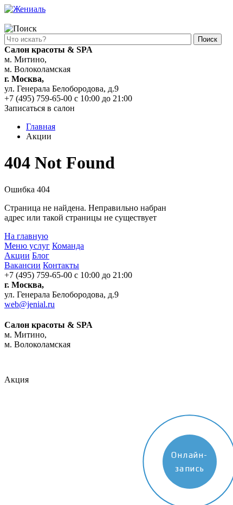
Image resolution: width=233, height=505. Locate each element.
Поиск (207, 39)
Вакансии (22, 265)
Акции (17, 255)
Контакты (61, 265)
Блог (40, 255)
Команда (68, 245)
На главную (26, 236)
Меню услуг (27, 245)
